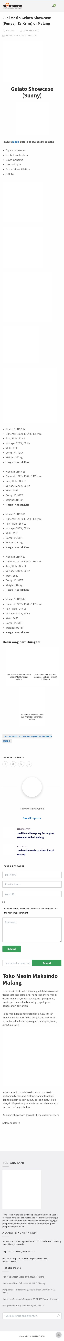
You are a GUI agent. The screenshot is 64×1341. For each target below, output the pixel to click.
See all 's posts (32, 818)
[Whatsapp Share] (29, 764)
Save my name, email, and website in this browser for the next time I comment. (30, 910)
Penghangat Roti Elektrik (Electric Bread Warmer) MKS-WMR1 (29, 1291)
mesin (16, 141)
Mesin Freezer (28, 35)
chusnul (11, 30)
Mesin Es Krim (13, 35)
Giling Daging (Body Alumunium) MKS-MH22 (23, 1305)
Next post (22, 846)
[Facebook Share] (5, 764)
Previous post (23, 829)
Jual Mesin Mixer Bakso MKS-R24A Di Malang (23, 1283)
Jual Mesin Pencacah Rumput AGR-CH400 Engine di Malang (30, 1299)
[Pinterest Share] (21, 764)
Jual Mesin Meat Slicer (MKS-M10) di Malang (23, 1276)
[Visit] (32, 787)
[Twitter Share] (13, 764)
